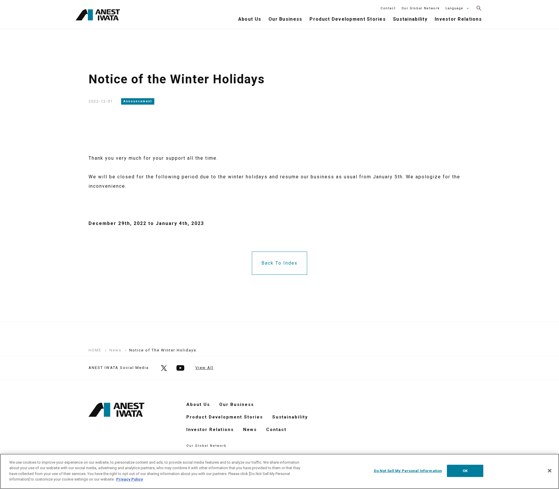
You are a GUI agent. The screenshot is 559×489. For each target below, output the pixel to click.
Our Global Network (420, 8)
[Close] (549, 470)
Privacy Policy (129, 479)
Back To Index (279, 263)
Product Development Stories (224, 417)
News (250, 429)
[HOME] (98, 15)
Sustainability (290, 417)
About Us (198, 404)
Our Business (236, 404)
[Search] (478, 8)
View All (204, 367)
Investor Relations (210, 429)
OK (465, 471)
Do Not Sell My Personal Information (408, 471)
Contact (388, 8)
